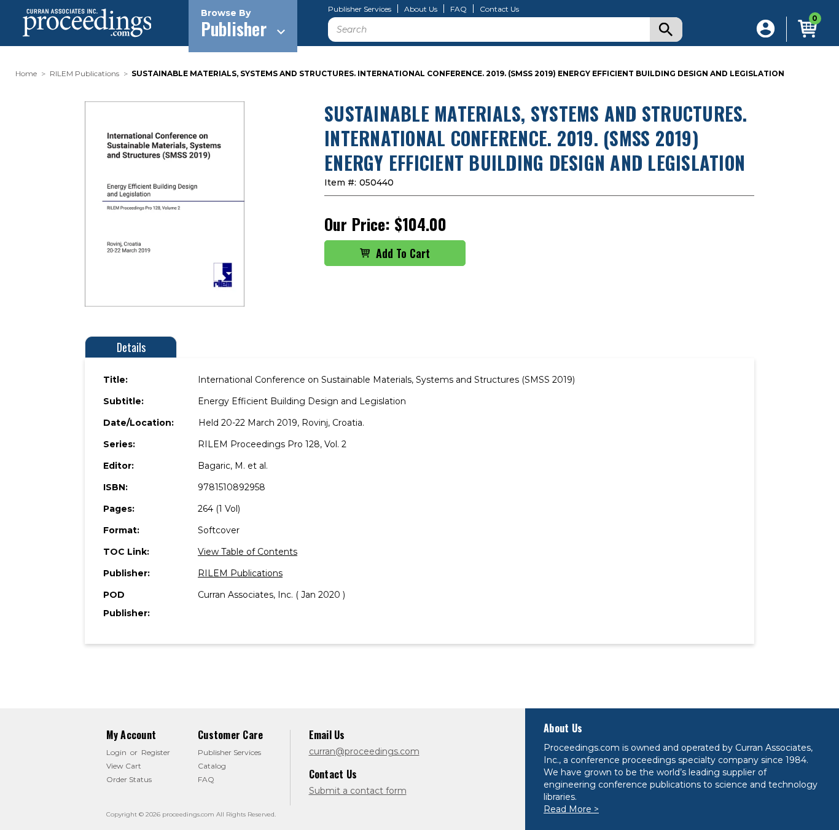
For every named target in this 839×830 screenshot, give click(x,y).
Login (116, 752)
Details (131, 347)
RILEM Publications (240, 573)
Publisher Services (359, 9)
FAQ (458, 9)
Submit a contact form (358, 790)
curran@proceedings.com (364, 751)
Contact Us (499, 9)
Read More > (571, 809)
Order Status (129, 779)
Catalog (212, 765)
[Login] (765, 29)
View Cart (123, 765)
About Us (420, 9)
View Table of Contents (247, 551)
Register (155, 752)
